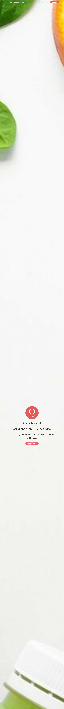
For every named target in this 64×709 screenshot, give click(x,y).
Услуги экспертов (24, 2)
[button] (54, 2)
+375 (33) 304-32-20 (38, 2)
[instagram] (47, 2)
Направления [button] (16, 2)
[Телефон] (45, 2)
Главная (10, 2)
